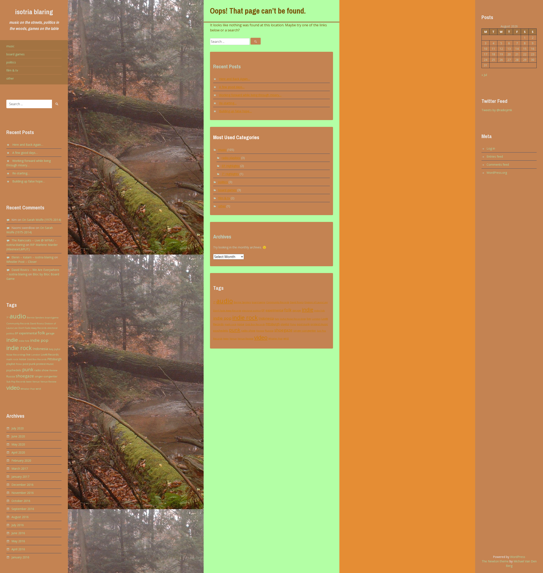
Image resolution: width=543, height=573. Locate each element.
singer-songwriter (46, 376)
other (10, 78)
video (13, 387)
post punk (29, 364)
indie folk (24, 340)
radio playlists (231, 158)
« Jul (484, 75)
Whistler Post (28, 388)
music (10, 46)
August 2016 (20, 517)
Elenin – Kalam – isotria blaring (32, 257)
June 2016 (18, 533)
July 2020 (17, 428)
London (35, 354)
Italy (51, 349)
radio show (41, 370)
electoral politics (251, 310)
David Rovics (37, 323)
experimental (28, 333)
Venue (36, 381)
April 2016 (18, 549)
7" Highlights (230, 174)
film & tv (12, 70)
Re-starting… (21, 173)
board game (52, 317)
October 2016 (20, 501)
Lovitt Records (50, 354)
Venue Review (48, 381)
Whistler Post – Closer (21, 262)
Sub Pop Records (15, 381)
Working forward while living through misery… (250, 95)
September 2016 (22, 509)
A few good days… (25, 153)
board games (15, 54)
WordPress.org (497, 173)
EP (16, 333)
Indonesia (40, 348)
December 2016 (22, 485)
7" (7, 317)
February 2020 (21, 460)
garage (50, 333)
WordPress (517, 557)
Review (53, 370)
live (28, 354)
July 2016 (17, 525)
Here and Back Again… (27, 145)
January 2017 (20, 477)
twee (29, 381)
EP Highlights (230, 166)
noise (22, 359)
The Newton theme (495, 561)
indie (12, 339)
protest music (45, 364)
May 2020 (18, 444)
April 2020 (18, 452)
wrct (38, 389)
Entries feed (495, 156)
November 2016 (22, 493)
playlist (10, 364)
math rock (12, 359)
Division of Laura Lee (316, 302)
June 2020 (18, 436)
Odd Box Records (36, 359)
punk (28, 369)
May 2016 (18, 541)
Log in (491, 148)
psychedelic (13, 370)
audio (18, 316)
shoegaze (25, 376)
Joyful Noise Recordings (293, 318)
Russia (10, 376)
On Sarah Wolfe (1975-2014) (41, 220)
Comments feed (498, 165)
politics (11, 62)
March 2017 (19, 469)
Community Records (17, 323)
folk (41, 333)
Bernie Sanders (35, 317)
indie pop (39, 340)
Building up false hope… (28, 181)
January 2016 (20, 557)
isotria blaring (34, 11)
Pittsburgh (54, 359)
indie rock (19, 348)
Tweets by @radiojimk (496, 110)
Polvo (19, 364)
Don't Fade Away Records (32, 327)
